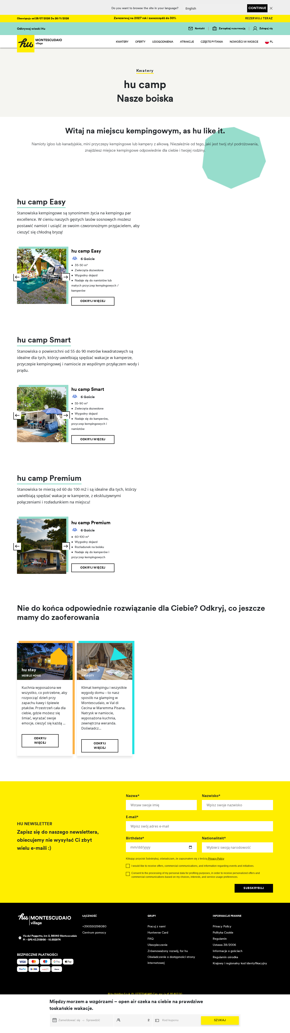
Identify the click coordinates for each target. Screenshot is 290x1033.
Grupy (152, 916)
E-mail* (132, 817)
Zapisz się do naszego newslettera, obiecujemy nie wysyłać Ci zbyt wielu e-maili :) (58, 840)
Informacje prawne (227, 916)
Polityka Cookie (223, 932)
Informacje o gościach (227, 951)
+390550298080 (94, 926)
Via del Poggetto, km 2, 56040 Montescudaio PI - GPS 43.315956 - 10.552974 (50, 938)
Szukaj (220, 1020)
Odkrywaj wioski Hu (31, 29)
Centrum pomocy (94, 932)
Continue (257, 8)
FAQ (150, 939)
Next (65, 277)
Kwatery (122, 42)
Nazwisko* (211, 795)
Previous (17, 277)
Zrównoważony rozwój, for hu (168, 951)
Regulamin (220, 939)
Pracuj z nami (156, 926)
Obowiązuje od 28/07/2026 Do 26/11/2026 (43, 18)
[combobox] (237, 847)
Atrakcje (187, 42)
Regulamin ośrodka (225, 957)
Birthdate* (135, 838)
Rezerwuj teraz (259, 18)
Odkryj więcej (92, 301)
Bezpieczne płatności (37, 955)
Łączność (89, 916)
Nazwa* (132, 795)
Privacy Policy (216, 858)
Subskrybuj (254, 888)
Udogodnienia (162, 42)
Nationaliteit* (214, 838)
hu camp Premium (90, 523)
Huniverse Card (158, 932)
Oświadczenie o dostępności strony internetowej (171, 960)
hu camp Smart (87, 389)
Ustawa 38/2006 (224, 945)
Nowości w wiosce (244, 42)
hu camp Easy (86, 251)
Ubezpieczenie (158, 945)
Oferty (140, 42)
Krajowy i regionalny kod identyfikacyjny (240, 963)
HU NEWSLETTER (34, 824)
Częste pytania (212, 42)
